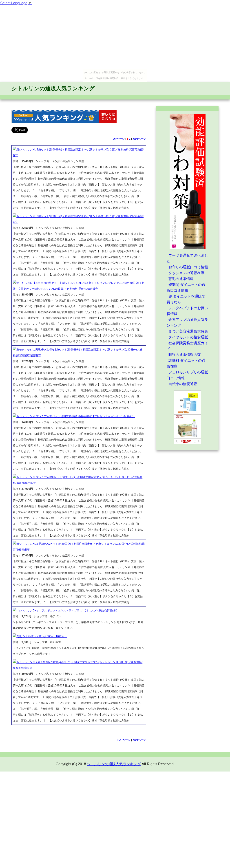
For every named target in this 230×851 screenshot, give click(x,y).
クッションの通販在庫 (186, 273)
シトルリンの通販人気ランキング (53, 88)
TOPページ (118, 138)
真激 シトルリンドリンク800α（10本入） (41, 636)
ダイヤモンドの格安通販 (188, 337)
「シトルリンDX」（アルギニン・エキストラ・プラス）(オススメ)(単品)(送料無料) (66, 610)
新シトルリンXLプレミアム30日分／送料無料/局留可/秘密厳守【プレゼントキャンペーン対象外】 (75, 416)
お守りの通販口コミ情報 (188, 267)
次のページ (139, 138)
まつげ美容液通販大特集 (188, 331)
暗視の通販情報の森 (184, 355)
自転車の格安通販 (182, 384)
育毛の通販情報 (181, 279)
